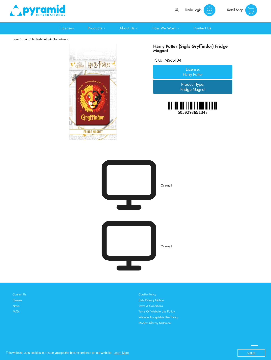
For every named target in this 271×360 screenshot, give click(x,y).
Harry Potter (193, 74)
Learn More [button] (121, 352)
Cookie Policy (147, 294)
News (15, 306)
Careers (17, 300)
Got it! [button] (251, 352)
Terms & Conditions (150, 306)
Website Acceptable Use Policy (158, 317)
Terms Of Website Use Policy (156, 311)
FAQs (15, 311)
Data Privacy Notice (150, 300)
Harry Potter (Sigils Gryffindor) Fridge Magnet (46, 39)
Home (15, 39)
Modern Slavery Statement (154, 323)
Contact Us (19, 294)
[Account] (177, 10)
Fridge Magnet (192, 89)
